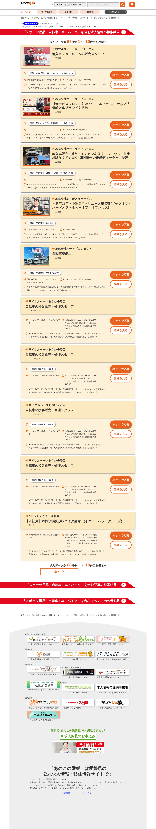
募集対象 (90, 12)
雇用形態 (68, 12)
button (123, 32)
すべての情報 (46, 12)
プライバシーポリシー (84, 793)
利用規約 (66, 793)
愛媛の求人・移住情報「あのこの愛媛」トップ (40, 18)
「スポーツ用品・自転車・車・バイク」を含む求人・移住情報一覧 (92, 18)
